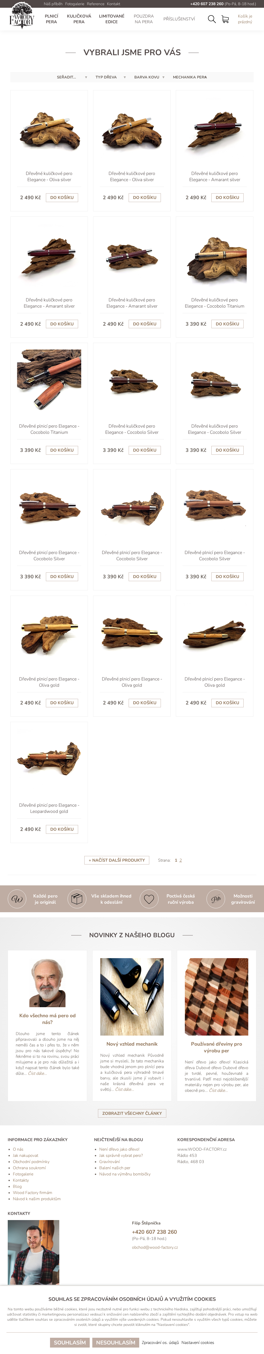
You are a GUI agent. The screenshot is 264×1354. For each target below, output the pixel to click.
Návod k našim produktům (37, 1199)
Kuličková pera (79, 19)
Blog (17, 1186)
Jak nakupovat (25, 1155)
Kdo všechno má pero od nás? (47, 1019)
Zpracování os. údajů (160, 1342)
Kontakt (113, 3)
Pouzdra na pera (144, 19)
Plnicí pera (51, 19)
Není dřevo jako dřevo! (119, 1149)
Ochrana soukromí (29, 1168)
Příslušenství (179, 19)
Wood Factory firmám (32, 1193)
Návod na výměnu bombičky (125, 1174)
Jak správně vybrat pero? (121, 1155)
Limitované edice (112, 19)
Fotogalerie (74, 3)
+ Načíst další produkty (117, 860)
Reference (95, 3)
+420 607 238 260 (207, 3)
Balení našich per (114, 1168)
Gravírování (109, 1162)
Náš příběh (53, 3)
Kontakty (21, 1180)
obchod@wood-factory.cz (155, 1247)
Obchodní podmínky (31, 1162)
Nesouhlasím (115, 1342)
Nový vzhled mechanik (132, 1044)
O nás (18, 1149)
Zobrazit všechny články (132, 1113)
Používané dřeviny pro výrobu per (216, 1047)
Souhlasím (70, 1342)
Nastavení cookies (198, 1342)
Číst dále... (37, 1073)
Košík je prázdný (245, 19)
